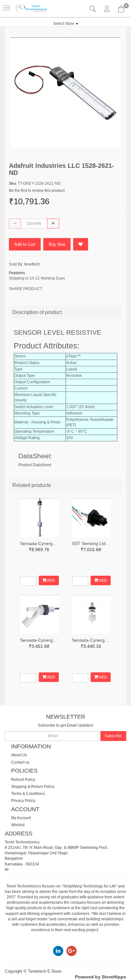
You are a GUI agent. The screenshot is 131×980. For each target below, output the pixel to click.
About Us (19, 755)
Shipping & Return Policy (32, 786)
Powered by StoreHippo (100, 976)
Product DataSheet (34, 465)
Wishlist (17, 825)
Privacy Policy (23, 800)
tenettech (32, 264)
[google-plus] (71, 950)
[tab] (93, 9)
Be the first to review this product (37, 190)
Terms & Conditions (28, 793)
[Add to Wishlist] (80, 244)
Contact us (20, 762)
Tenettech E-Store (44, 971)
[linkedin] (58, 950)
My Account (21, 818)
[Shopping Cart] (121, 10)
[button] (65, 23)
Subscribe (113, 736)
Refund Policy (23, 779)
